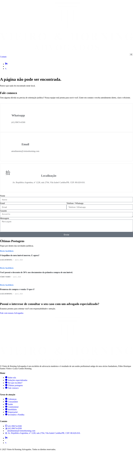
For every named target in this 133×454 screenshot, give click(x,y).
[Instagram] (6, 66)
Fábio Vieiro (5, 277)
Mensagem (4, 218)
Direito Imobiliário (7, 251)
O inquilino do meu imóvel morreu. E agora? (19, 255)
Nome (2, 196)
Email (2, 203)
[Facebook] (5, 69)
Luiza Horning (6, 260)
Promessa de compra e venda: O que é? (17, 289)
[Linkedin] (6, 64)
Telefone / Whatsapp (74, 203)
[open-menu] (131, 54)
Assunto (3, 211)
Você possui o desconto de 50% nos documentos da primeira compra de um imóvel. (36, 272)
